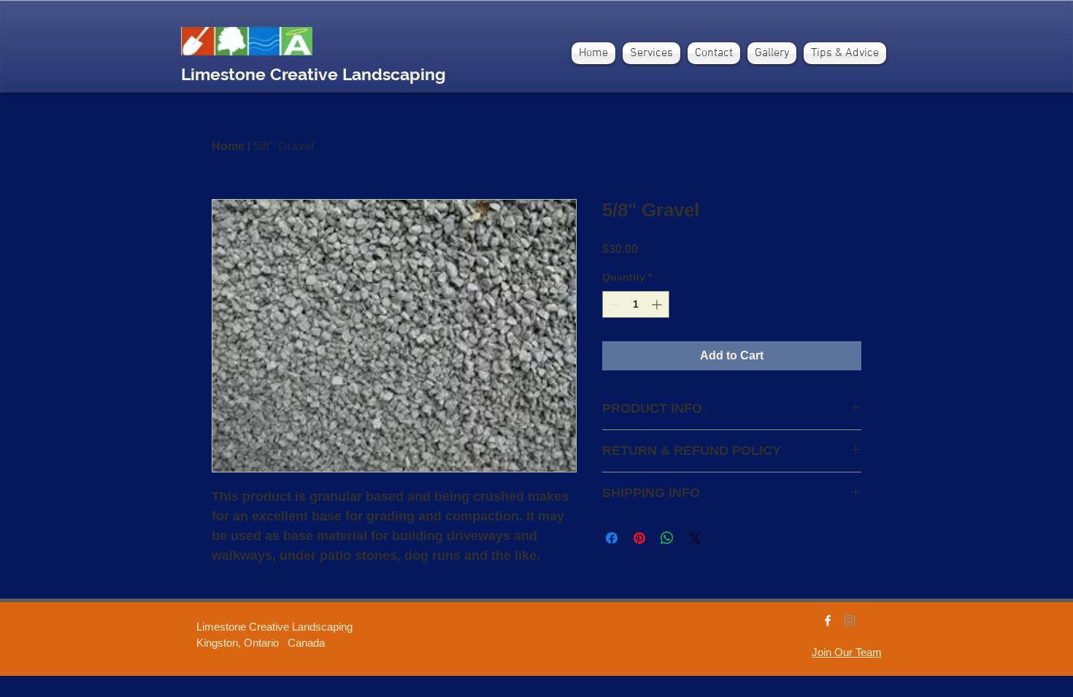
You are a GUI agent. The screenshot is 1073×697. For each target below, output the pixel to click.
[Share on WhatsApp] (667, 538)
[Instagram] (849, 620)
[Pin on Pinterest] (639, 538)
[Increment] (658, 304)
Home (228, 146)
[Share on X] (695, 538)
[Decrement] (613, 304)
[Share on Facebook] (611, 538)
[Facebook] (827, 620)
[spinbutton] (636, 304)
